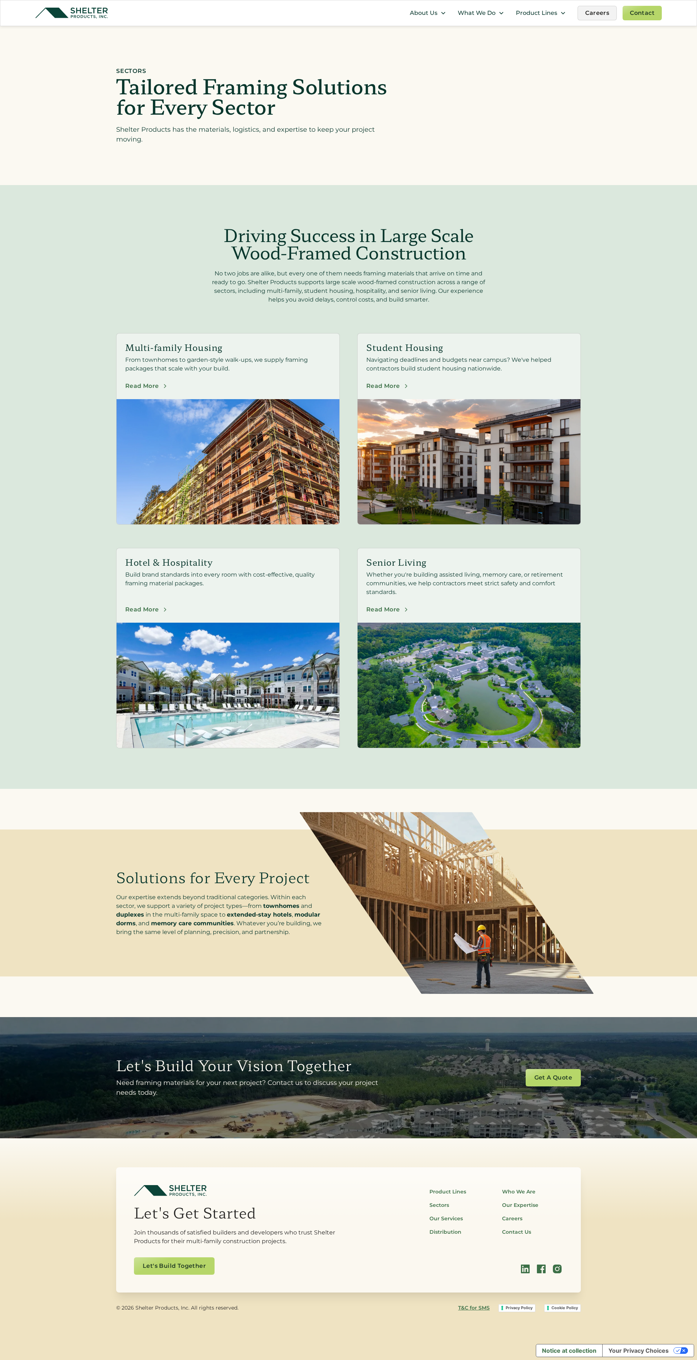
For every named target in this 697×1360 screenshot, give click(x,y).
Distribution (445, 1232)
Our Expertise (520, 1205)
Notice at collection (569, 1350)
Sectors (439, 1205)
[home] (71, 13)
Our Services (446, 1218)
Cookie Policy (564, 1307)
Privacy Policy (519, 1307)
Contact (642, 12)
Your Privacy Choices (638, 1350)
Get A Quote (553, 1077)
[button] (428, 13)
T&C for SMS (474, 1307)
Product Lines (447, 1191)
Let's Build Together (174, 1265)
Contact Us (516, 1232)
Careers (597, 12)
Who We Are (518, 1191)
